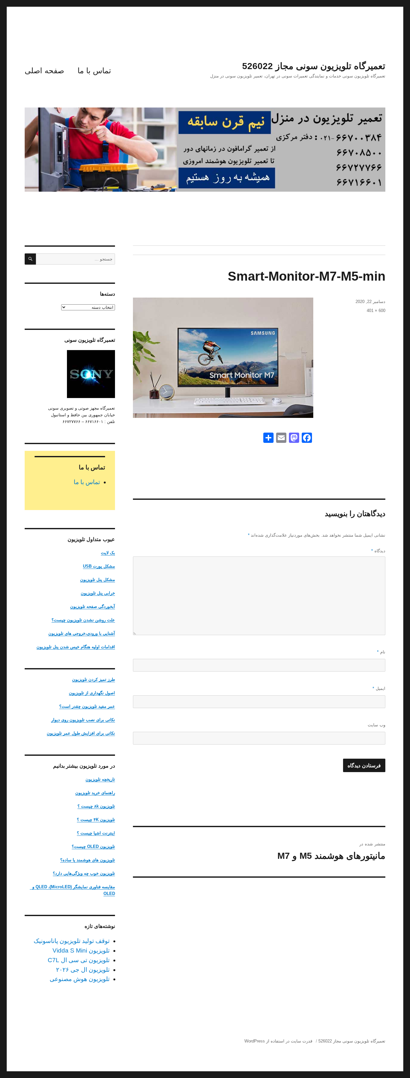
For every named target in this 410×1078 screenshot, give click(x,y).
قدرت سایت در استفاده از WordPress (278, 1041)
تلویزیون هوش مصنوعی (80, 979)
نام (381, 652)
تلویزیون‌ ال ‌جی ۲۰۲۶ (83, 969)
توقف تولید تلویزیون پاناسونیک (72, 941)
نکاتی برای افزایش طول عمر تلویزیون (81, 733)
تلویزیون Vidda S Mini (81, 950)
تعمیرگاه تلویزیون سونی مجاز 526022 (313, 66)
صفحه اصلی (44, 70)
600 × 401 (376, 310)
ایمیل (379, 688)
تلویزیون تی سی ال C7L (79, 960)
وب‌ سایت (376, 725)
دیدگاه (378, 550)
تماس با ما (94, 70)
